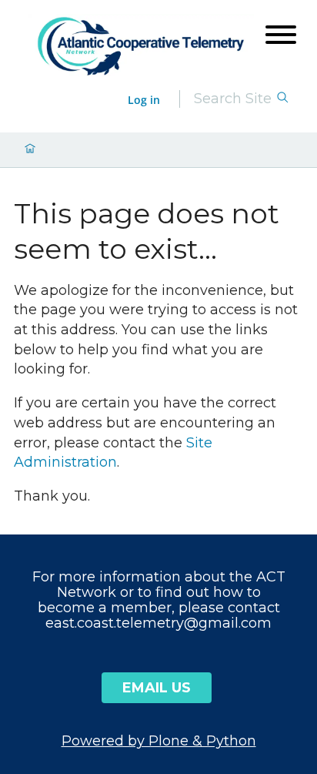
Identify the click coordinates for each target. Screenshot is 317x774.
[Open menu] (280, 34)
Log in (144, 100)
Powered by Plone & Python (159, 740)
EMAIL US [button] (156, 687)
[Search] (282, 99)
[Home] (141, 46)
